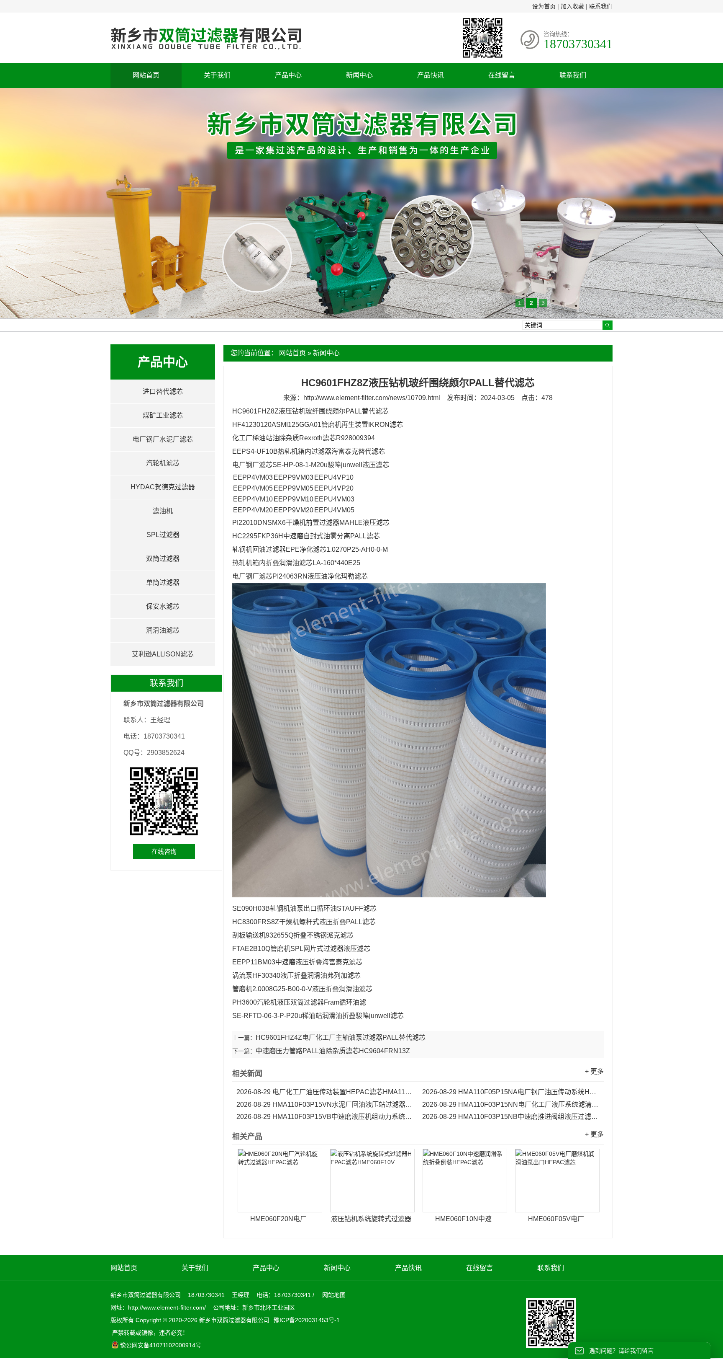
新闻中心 (359, 75)
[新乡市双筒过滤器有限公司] (205, 53)
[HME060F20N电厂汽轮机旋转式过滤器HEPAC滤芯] (280, 1180)
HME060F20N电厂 (278, 1218)
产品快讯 (430, 75)
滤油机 (163, 510)
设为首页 (544, 6)
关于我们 (217, 75)
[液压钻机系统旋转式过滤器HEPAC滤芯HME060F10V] (372, 1180)
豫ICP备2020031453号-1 (306, 1320)
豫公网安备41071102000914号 (160, 1345)
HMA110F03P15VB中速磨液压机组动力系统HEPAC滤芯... (325, 1116)
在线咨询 (164, 851)
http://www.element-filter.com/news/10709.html (371, 397)
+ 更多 (594, 1071)
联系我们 (601, 6)
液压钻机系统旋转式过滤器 (371, 1218)
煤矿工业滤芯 (163, 415)
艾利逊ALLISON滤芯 (163, 654)
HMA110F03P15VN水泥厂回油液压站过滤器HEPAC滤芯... (325, 1104)
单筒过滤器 (162, 582)
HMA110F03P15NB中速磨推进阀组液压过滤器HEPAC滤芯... (511, 1116)
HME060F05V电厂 (556, 1218)
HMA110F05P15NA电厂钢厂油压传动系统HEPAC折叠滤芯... (511, 1091)
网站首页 (146, 75)
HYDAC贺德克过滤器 (163, 487)
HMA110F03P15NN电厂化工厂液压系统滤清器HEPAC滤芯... (511, 1104)
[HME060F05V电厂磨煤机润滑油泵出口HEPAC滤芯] (557, 1180)
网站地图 (334, 1295)
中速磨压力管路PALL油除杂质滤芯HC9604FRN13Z (333, 1050)
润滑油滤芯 (162, 630)
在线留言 (501, 75)
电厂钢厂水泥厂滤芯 (163, 439)
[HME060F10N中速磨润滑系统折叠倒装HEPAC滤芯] (465, 1180)
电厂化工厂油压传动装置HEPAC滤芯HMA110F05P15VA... (325, 1091)
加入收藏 (572, 6)
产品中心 (288, 75)
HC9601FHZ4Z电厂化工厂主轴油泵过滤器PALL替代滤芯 (341, 1037)
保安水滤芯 (162, 606)
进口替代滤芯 (163, 391)
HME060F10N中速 (463, 1218)
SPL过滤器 (162, 534)
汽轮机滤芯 (162, 463)
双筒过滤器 (162, 558)
